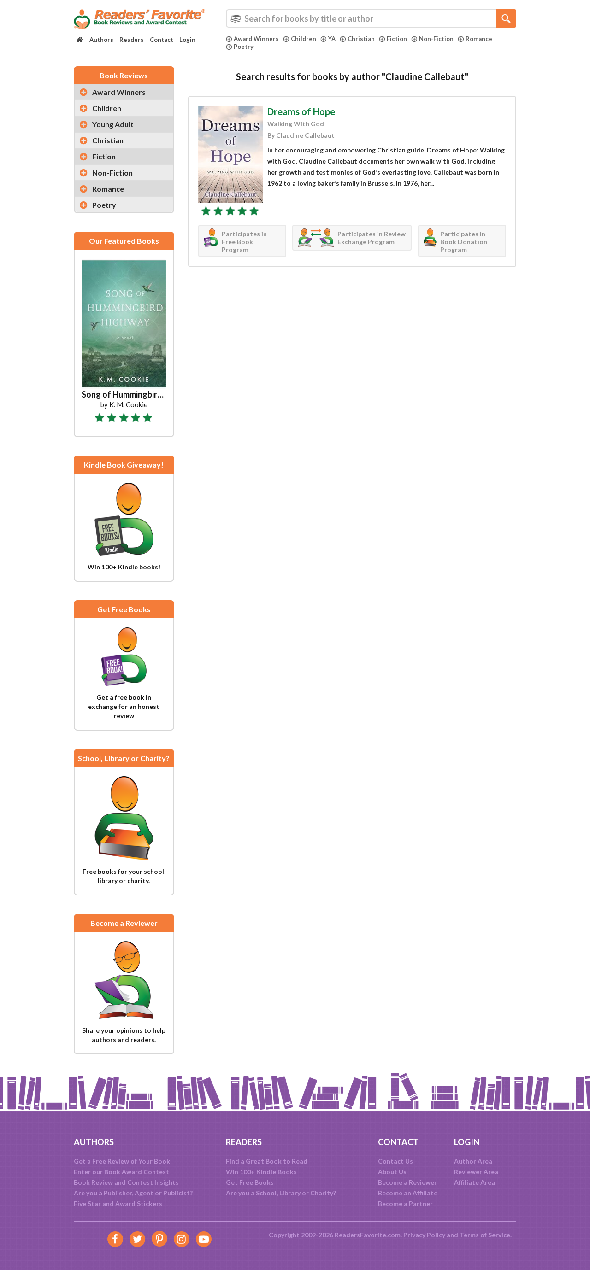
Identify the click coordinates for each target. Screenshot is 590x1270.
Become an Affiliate (407, 1193)
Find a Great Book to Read (266, 1161)
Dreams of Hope (301, 111)
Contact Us (395, 1161)
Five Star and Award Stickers (118, 1203)
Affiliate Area (474, 1182)
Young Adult (113, 124)
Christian (361, 38)
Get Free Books (250, 1182)
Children (303, 38)
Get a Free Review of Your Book (122, 1161)
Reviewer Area (476, 1172)
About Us (392, 1172)
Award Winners (256, 38)
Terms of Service (485, 1235)
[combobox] (371, 18)
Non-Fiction (436, 38)
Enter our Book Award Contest (121, 1172)
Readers (131, 39)
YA (332, 38)
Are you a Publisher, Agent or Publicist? (133, 1193)
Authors (101, 39)
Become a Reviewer (407, 1182)
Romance (479, 38)
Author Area (473, 1161)
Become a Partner (405, 1203)
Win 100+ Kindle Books (261, 1172)
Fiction (397, 38)
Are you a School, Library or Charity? (281, 1193)
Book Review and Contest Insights (126, 1182)
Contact (161, 39)
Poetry (244, 46)
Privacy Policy (424, 1235)
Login (187, 39)
